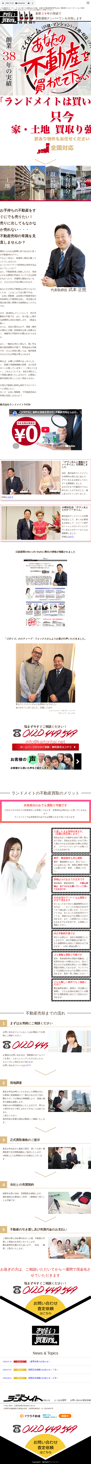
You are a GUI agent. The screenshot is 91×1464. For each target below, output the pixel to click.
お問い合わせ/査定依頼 (80, 1400)
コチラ (10, 497)
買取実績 (34, 1400)
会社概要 (22, 1400)
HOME (11, 1400)
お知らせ (46, 1400)
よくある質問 (60, 1400)
